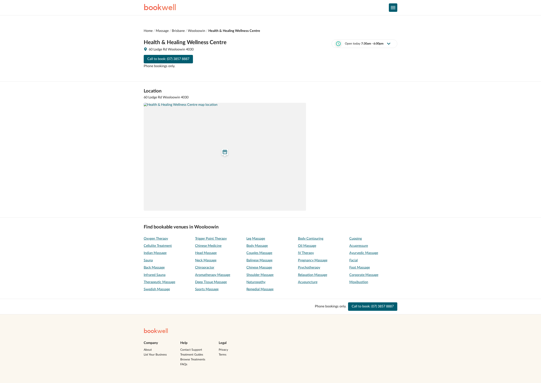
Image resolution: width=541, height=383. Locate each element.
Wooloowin (196, 31)
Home (148, 31)
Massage (162, 31)
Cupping (355, 238)
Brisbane (178, 31)
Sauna (148, 260)
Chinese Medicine (208, 245)
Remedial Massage (259, 289)
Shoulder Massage (259, 275)
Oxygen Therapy (156, 238)
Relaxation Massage (312, 275)
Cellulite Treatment (158, 245)
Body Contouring (310, 238)
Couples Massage (259, 253)
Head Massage (206, 253)
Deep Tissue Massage (211, 282)
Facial (353, 260)
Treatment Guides (191, 354)
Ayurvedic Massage (363, 253)
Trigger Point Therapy (211, 238)
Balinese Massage (259, 260)
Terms (222, 354)
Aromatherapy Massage (212, 275)
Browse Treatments (192, 359)
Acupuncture (307, 282)
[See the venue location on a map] (225, 157)
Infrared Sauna (154, 275)
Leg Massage (255, 238)
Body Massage (257, 245)
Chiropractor (204, 267)
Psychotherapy (309, 267)
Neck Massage (205, 260)
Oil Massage (307, 245)
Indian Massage (155, 253)
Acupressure (358, 245)
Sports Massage (207, 289)
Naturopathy (255, 282)
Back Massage (154, 267)
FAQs (183, 364)
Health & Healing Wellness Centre (234, 31)
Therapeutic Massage (159, 282)
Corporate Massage (363, 275)
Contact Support (191, 349)
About (148, 349)
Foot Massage (359, 267)
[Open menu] (393, 7)
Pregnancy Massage (312, 260)
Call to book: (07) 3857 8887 (168, 59)
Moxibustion (358, 282)
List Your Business (155, 354)
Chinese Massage (259, 267)
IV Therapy (306, 253)
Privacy (223, 349)
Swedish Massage (157, 289)
